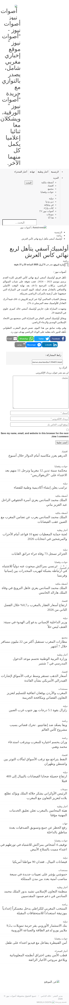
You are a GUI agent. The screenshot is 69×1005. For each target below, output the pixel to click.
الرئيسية (55, 172)
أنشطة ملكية (47, 182)
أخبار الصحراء (20, 172)
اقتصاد (51, 186)
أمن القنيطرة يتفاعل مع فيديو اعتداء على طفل (36, 942)
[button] (58, 338)
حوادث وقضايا (47, 192)
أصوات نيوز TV (46, 211)
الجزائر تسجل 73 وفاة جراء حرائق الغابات (39, 553)
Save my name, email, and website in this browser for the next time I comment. (35, 435)
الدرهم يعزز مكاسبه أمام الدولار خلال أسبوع (38, 455)
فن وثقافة (49, 205)
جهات (32, 172)
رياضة (51, 195)
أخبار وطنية (43, 172)
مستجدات (63, 689)
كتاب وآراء (49, 208)
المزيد (56, 178)
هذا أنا (51, 217)
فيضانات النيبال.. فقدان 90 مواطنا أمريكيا (40, 862)
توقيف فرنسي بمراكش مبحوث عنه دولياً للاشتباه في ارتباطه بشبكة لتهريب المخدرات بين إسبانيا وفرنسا (34, 570)
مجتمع (51, 189)
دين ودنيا (50, 201)
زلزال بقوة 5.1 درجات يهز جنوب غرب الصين (38, 710)
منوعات (50, 214)
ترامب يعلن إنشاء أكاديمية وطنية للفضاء (40, 487)
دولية (51, 198)
